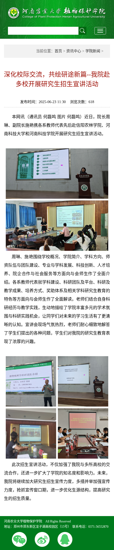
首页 (58, 51)
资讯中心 (73, 51)
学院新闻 (92, 51)
